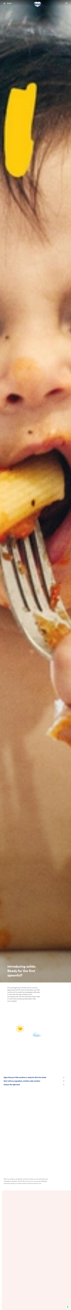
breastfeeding (54, 1053)
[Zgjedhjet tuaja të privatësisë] (68, 1307)
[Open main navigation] (5, 3)
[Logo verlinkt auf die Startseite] (37, 7)
